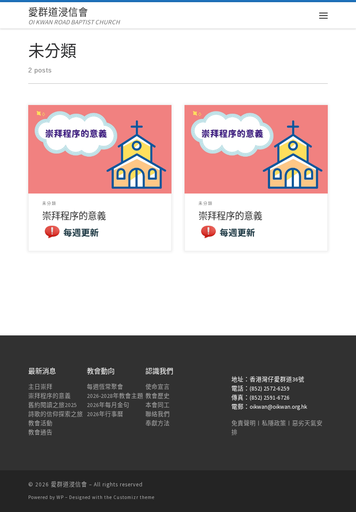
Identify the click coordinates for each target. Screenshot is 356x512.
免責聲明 (243, 423)
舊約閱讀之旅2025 (52, 405)
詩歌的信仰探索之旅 (55, 414)
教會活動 (40, 423)
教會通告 (40, 432)
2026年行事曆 (105, 414)
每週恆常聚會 (105, 387)
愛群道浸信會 (69, 484)
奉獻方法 (157, 423)
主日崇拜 (40, 387)
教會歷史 (157, 396)
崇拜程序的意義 (49, 396)
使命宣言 (157, 387)
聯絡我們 (157, 414)
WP (60, 497)
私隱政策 (274, 423)
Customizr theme (134, 497)
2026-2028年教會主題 (115, 396)
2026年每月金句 (108, 405)
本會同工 (157, 405)
